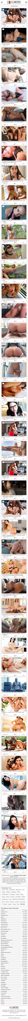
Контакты (12, 1011)
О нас (24, 1010)
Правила (23, 1011)
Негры (7, 896)
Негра (21, 894)
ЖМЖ (18, 892)
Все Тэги (17, 1010)
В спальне (22, 901)
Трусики (17, 901)
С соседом (4, 904)
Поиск (21, 1010)
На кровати (18, 896)
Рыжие (17, 894)
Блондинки (12, 889)
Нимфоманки (5, 894)
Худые (3, 896)
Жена (10, 899)
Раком (3, 892)
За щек (14, 904)
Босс (18, 904)
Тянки (3, 889)
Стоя (23, 889)
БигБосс (8, 878)
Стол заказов (18, 1011)
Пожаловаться (5, 1011)
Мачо (3, 901)
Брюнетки (18, 889)
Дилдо (9, 904)
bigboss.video (17, 1017)
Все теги (23, 904)
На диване (12, 894)
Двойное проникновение (19, 899)
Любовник (13, 892)
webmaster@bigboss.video (20, 1015)
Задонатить (15, 1012)
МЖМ (23, 896)
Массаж (12, 901)
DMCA (11, 1012)
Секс (7, 889)
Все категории (11, 1010)
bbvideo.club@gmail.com (10, 1015)
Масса (7, 901)
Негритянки (5, 899)
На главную (4, 1010)
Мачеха (12, 896)
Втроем (8, 892)
